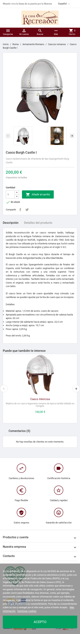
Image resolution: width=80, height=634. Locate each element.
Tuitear (27, 209)
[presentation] (8, 136)
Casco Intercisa (40, 399)
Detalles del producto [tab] (38, 223)
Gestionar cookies (26, 611)
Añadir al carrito (38, 194)
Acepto (40, 622)
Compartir (20, 209)
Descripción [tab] (10, 223)
